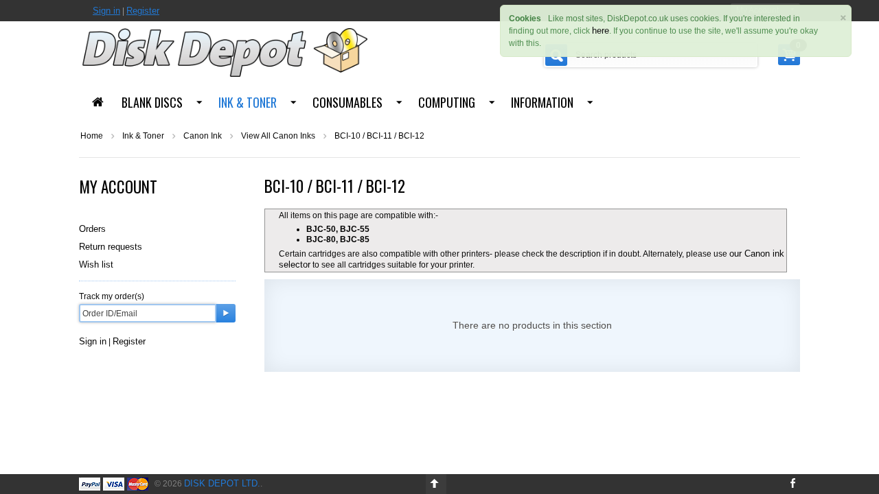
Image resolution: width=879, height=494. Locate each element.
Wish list (96, 264)
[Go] (226, 313)
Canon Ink (202, 136)
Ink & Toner (247, 102)
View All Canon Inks (278, 136)
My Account (118, 186)
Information (542, 102)
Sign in (106, 10)
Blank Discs (152, 102)
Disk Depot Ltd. (222, 483)
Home (91, 136)
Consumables (347, 102)
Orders (92, 229)
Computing (446, 102)
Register (142, 10)
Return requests (110, 247)
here (600, 30)
